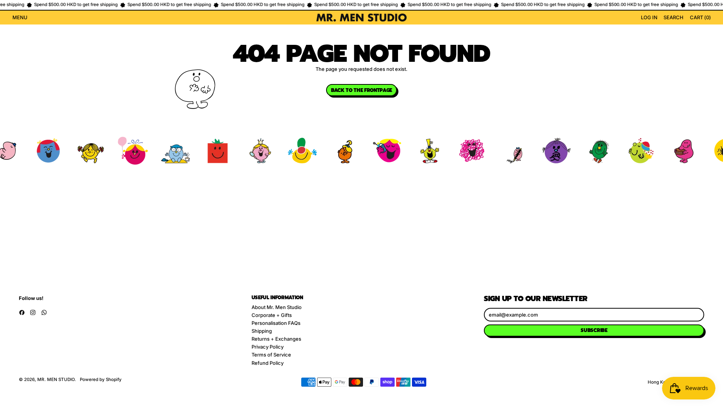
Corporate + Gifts (272, 315)
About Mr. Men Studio (277, 307)
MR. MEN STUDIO (56, 379)
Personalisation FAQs (276, 323)
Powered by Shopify (101, 379)
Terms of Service (271, 355)
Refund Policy (268, 363)
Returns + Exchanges (276, 339)
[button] (673, 17)
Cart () (700, 18)
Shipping (262, 331)
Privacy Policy (268, 347)
